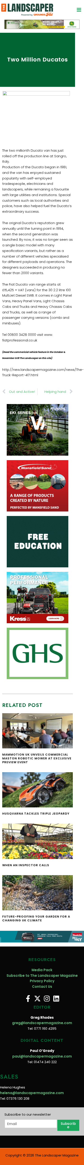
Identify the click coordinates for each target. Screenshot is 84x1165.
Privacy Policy (42, 981)
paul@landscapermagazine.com (42, 1056)
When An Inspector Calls (25, 865)
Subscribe (68, 1125)
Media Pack (42, 970)
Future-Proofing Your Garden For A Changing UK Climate (36, 918)
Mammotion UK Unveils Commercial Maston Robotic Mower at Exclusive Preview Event (36, 758)
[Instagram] (46, 998)
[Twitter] (37, 998)
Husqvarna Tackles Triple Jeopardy (35, 813)
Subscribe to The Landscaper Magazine (42, 975)
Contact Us (42, 986)
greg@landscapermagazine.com (42, 1023)
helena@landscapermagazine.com (32, 1093)
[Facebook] (28, 998)
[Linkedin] (56, 998)
